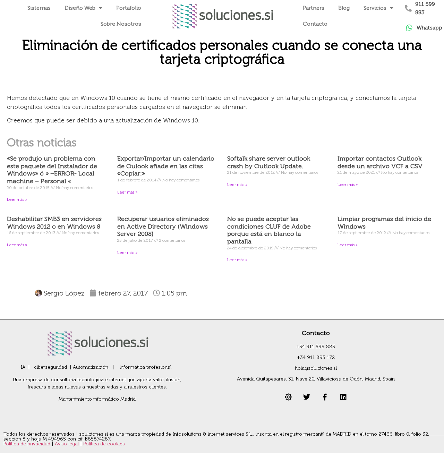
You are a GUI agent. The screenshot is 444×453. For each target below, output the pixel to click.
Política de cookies (104, 444)
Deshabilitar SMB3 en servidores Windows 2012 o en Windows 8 (54, 222)
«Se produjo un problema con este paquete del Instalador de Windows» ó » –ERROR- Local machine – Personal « (52, 170)
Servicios (375, 8)
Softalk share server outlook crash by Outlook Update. (268, 162)
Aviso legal (67, 444)
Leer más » (17, 199)
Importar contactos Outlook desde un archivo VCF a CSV (380, 162)
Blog (344, 8)
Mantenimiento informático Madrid (97, 399)
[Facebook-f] (325, 397)
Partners (313, 8)
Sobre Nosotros (121, 23)
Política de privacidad (27, 444)
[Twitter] (306, 397)
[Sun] (288, 397)
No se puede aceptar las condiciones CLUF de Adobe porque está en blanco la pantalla (269, 230)
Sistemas (39, 8)
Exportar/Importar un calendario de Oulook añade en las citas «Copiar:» (165, 166)
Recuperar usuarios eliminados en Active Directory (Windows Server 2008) (163, 226)
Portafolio (128, 8)
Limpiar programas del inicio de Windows (384, 222)
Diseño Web (80, 8)
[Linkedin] (343, 397)
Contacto (315, 23)
